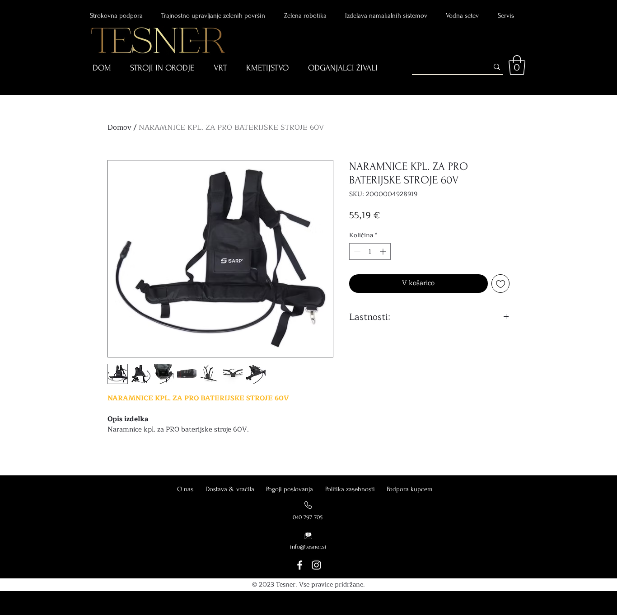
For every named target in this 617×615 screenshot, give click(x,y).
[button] (108, 68)
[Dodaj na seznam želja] (500, 283)
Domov (119, 127)
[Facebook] (300, 565)
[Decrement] (356, 251)
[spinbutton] (370, 251)
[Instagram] (316, 565)
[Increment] (383, 251)
